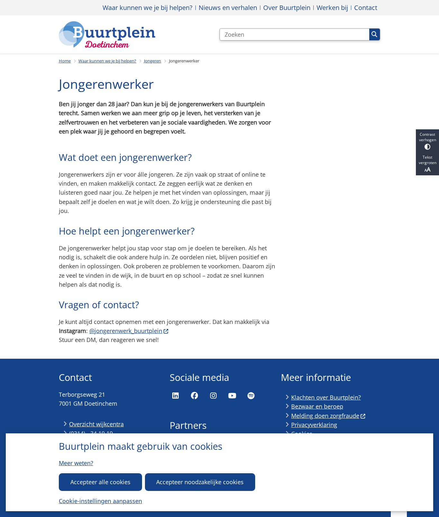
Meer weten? (76, 463)
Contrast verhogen (427, 137)
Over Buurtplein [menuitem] (286, 7)
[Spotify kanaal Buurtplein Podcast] (251, 396)
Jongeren (152, 61)
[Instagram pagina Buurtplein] (213, 396)
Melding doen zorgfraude (325, 416)
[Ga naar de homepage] (107, 34)
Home (65, 61)
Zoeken (374, 34)
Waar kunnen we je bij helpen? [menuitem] (148, 7)
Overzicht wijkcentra (96, 424)
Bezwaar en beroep (317, 406)
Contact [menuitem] (365, 7)
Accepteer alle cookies (100, 482)
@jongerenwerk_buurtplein (125, 331)
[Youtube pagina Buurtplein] (232, 396)
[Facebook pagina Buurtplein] (194, 396)
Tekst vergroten (427, 159)
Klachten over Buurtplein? (326, 397)
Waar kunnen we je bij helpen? (107, 61)
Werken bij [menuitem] (332, 7)
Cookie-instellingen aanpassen (100, 501)
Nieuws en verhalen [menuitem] (228, 7)
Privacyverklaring (314, 425)
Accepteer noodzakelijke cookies (200, 482)
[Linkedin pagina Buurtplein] (175, 396)
